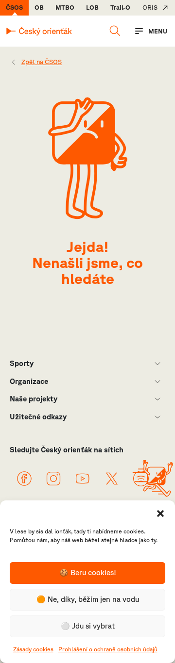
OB (39, 7)
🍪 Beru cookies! (87, 572)
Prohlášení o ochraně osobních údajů (108, 649)
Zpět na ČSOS (41, 62)
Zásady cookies (33, 649)
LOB (92, 7)
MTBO (64, 7)
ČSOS (14, 7)
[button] (160, 512)
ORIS (150, 7)
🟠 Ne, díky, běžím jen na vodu (87, 599)
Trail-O (120, 7)
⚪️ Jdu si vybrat (88, 626)
